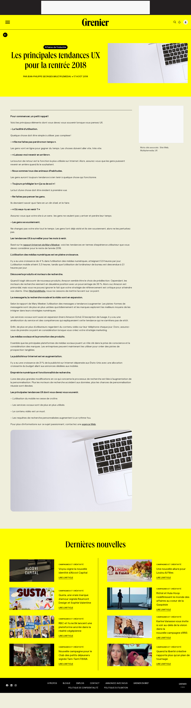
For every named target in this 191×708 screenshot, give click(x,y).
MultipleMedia (37, 291)
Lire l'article (66, 577)
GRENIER (183, 684)
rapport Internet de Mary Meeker (41, 244)
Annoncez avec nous (116, 683)
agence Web (89, 424)
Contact (95, 683)
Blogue (66, 683)
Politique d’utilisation (116, 688)
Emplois (80, 683)
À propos (52, 683)
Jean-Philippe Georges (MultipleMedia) (49, 76)
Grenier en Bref (141, 683)
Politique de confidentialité (83, 688)
